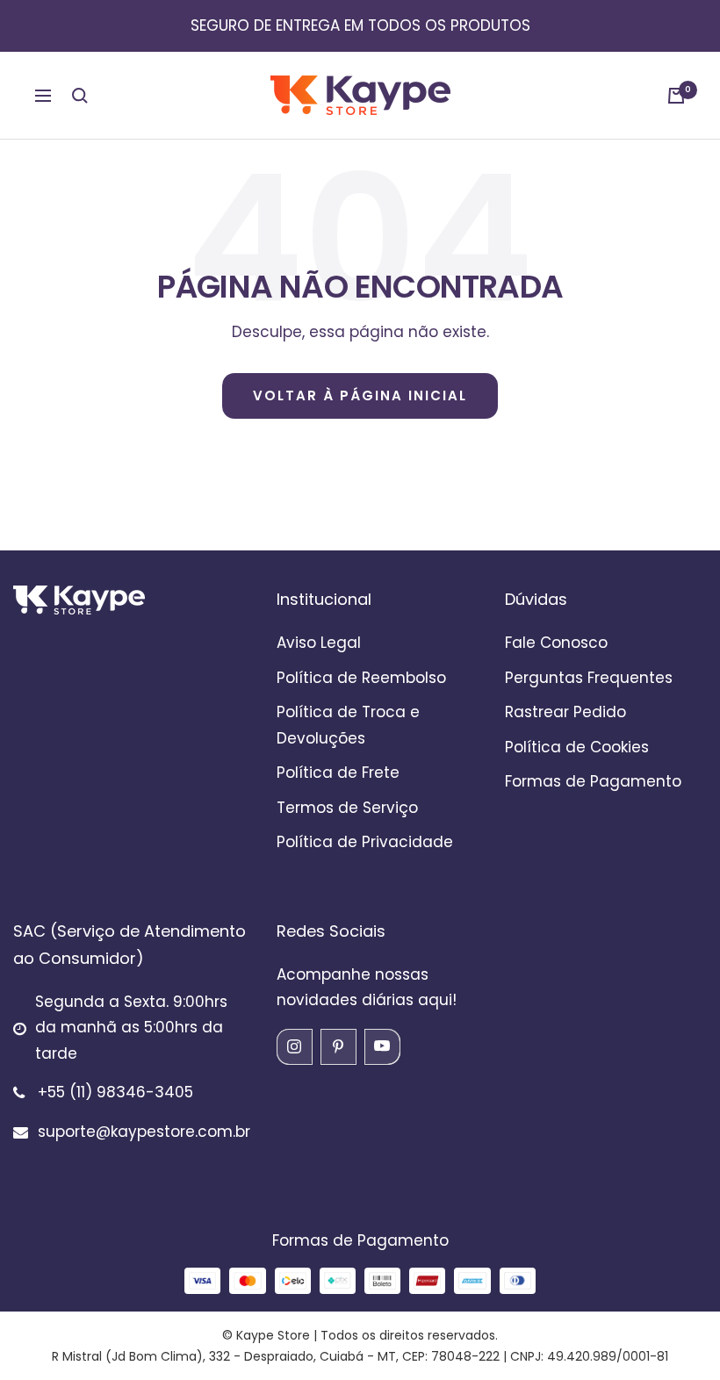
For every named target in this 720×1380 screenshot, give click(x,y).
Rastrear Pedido (565, 711)
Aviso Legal (319, 642)
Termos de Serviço (347, 807)
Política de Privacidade (365, 841)
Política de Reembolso (361, 677)
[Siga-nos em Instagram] (294, 1046)
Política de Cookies (577, 747)
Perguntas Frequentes (589, 677)
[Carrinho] (676, 96)
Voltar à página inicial (360, 395)
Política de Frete (338, 772)
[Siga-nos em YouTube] (382, 1046)
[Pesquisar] (80, 96)
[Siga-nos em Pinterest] (338, 1046)
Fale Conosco (556, 642)
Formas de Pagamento (593, 781)
